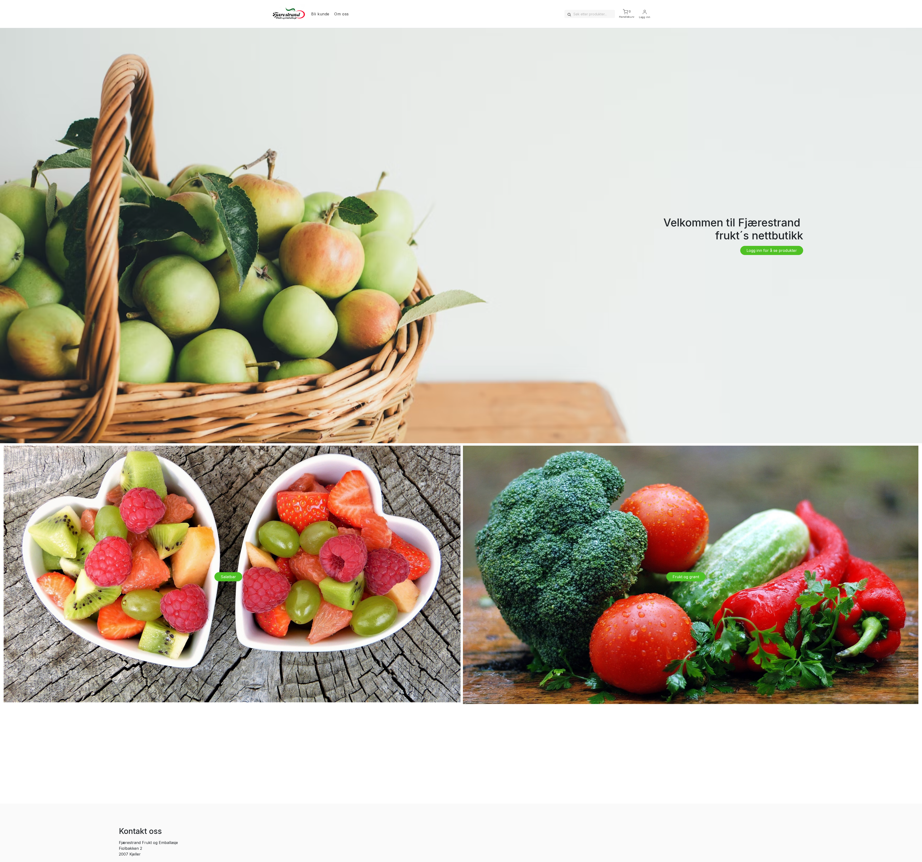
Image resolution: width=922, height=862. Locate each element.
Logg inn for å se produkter (771, 250)
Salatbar (228, 576)
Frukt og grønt (686, 576)
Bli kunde (320, 14)
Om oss (341, 14)
